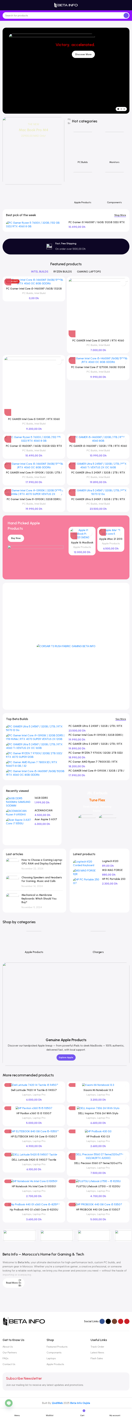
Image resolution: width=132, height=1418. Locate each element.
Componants (54, 1352)
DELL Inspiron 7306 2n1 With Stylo (98, 1113)
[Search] (126, 15)
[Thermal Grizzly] (19, 1235)
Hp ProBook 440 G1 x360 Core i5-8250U (34, 1209)
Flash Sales (97, 1358)
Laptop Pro (39, 1094)
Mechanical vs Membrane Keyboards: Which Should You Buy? (38, 898)
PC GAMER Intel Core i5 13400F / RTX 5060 (34, 419)
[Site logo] (66, 5)
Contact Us (9, 1364)
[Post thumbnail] (12, 864)
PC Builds (27, 293)
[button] (72, 333)
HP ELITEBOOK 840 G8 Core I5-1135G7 (34, 1136)
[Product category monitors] (115, 147)
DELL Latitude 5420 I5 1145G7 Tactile (34, 1159)
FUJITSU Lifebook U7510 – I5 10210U (98, 1186)
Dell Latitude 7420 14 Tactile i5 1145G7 (34, 1090)
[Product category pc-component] (115, 187)
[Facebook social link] (102, 1321)
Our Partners (10, 1352)
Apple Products (82, 547)
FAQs (5, 1358)
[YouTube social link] (120, 1321)
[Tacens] (57, 1235)
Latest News (97, 1352)
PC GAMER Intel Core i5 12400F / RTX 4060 (98, 340)
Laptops (26, 1094)
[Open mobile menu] (4, 5)
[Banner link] (33, 150)
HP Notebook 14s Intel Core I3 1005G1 (34, 1186)
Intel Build (40, 293)
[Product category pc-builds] (83, 147)
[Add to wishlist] (59, 283)
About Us (8, 1346)
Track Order (97, 1346)
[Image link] (24, 1321)
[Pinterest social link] (126, 1321)
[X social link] (108, 1321)
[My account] (128, 5)
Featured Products (57, 1346)
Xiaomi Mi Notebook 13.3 (98, 1090)
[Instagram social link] (114, 1321)
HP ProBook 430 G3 (98, 1136)
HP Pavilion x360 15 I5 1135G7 (33, 1113)
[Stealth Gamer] (94, 1235)
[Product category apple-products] (83, 187)
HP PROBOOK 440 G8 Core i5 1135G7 (98, 1209)
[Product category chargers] (98, 942)
